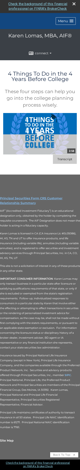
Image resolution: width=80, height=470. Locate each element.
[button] (66, 21)
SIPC (68, 375)
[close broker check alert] (74, 4)
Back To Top (62, 454)
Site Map (7, 440)
